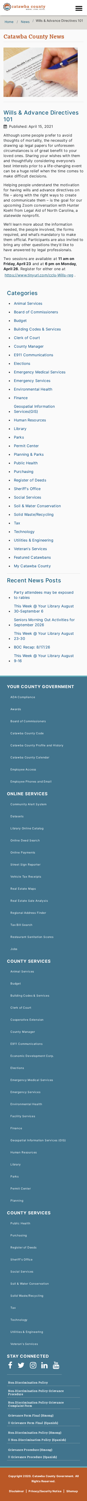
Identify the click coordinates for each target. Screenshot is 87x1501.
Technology (24, 531)
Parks (19, 437)
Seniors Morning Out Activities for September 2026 (44, 622)
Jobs (13, 949)
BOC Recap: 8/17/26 (32, 647)
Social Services (27, 497)
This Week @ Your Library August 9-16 (44, 658)
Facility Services (22, 1116)
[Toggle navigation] (80, 9)
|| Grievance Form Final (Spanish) (33, 1423)
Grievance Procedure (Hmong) (30, 1450)
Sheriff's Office (27, 488)
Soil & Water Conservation (37, 506)
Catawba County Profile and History (37, 745)
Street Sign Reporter (25, 864)
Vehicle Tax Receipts (25, 876)
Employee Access (23, 769)
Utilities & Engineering (33, 540)
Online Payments (22, 852)
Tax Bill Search (21, 925)
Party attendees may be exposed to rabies (44, 595)
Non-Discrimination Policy (28, 1383)
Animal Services (28, 303)
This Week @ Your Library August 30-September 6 (44, 608)
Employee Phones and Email (31, 781)
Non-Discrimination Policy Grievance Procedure (36, 1392)
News (25, 22)
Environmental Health (33, 389)
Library (20, 428)
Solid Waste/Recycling (34, 514)
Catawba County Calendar (29, 757)
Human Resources (30, 420)
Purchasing (24, 471)
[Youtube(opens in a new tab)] (57, 1365)
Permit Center (26, 445)
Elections (22, 363)
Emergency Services (32, 380)
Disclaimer (16, 1491)
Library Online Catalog (27, 828)
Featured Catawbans (32, 557)
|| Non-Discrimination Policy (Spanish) (37, 1440)
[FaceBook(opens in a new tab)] (11, 1365)
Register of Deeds (30, 480)
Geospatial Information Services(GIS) (34, 409)
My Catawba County (32, 566)
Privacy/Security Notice (45, 1491)
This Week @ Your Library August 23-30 (44, 636)
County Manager (29, 346)
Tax (17, 523)
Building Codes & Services (37, 329)
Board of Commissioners (36, 312)
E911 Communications (33, 355)
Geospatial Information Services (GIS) (38, 1140)
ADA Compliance (22, 697)
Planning (16, 1200)
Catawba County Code (27, 733)
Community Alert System (28, 804)
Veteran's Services (30, 548)
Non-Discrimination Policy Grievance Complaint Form (36, 1404)
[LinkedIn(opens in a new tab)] (46, 1365)
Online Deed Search (25, 840)
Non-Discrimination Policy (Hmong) (34, 1433)
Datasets (17, 816)
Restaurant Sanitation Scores (32, 937)
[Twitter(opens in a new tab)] (22, 1365)
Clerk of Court (27, 337)
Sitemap (72, 1491)
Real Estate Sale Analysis (29, 900)
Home (9, 22)
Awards (15, 709)
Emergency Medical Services (39, 372)
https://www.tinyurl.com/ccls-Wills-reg (39, 275)
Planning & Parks (29, 454)
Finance (21, 397)
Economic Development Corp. (32, 1056)
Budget (20, 320)
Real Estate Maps (23, 888)
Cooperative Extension (27, 1019)
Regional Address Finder (28, 912)
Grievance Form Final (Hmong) (31, 1416)
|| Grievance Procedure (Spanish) (32, 1457)
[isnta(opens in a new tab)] (34, 1365)
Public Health (26, 463)
